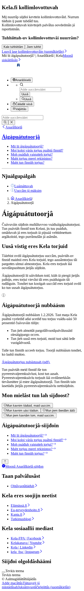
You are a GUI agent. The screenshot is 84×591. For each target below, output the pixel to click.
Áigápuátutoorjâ (21, 137)
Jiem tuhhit (34, 47)
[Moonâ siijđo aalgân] (5, 461)
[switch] (3, 572)
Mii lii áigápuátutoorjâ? (27, 146)
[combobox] (40, 89)
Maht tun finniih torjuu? (27, 162)
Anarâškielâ (13, 127)
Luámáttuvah (23, 186)
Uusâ (25, 94)
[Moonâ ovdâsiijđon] (11, 72)
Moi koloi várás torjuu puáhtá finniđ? (37, 150)
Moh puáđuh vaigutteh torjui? (32, 154)
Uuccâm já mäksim (27, 191)
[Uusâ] (5, 122)
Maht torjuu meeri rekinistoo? (31, 158)
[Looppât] (11, 122)
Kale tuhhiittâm (13, 47)
